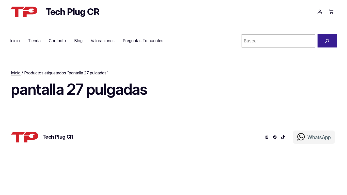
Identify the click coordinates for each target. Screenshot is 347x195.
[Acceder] (319, 12)
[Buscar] (327, 40)
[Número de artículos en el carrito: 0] (331, 12)
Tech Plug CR (72, 11)
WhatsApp (319, 137)
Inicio (16, 72)
